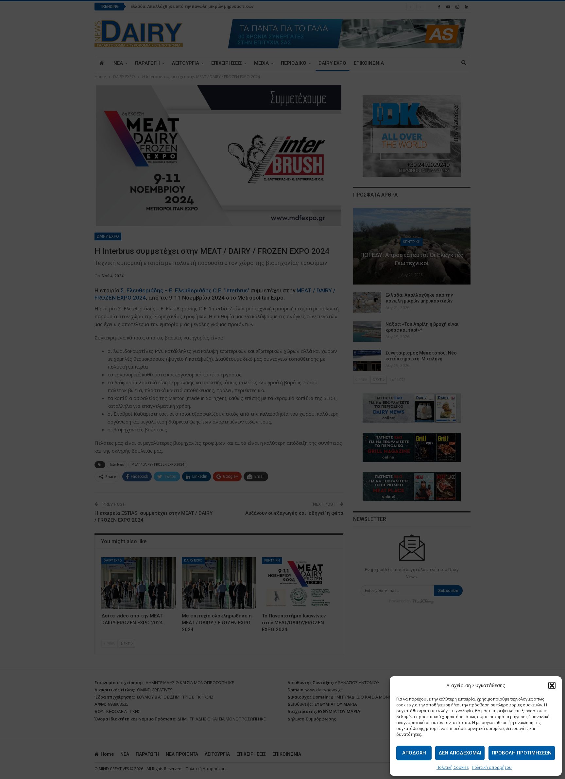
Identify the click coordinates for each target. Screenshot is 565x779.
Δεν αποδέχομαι (459, 753)
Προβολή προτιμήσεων (522, 753)
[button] (552, 685)
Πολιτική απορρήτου (492, 767)
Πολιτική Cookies (453, 767)
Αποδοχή (414, 753)
